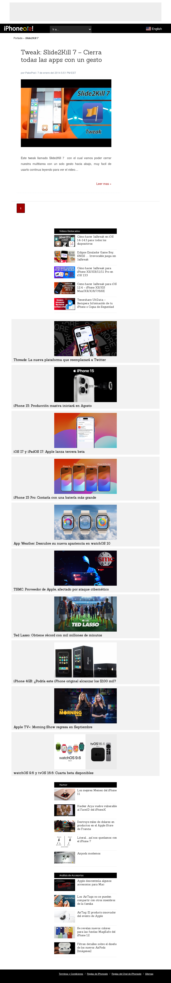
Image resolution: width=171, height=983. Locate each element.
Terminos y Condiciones (71, 973)
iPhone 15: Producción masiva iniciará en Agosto (53, 406)
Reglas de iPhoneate (97, 973)
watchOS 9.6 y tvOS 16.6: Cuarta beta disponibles (53, 773)
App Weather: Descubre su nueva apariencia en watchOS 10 (62, 543)
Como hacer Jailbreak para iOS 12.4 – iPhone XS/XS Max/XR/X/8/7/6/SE (97, 287)
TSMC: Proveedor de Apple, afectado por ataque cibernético (61, 589)
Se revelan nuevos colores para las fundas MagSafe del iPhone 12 (96, 932)
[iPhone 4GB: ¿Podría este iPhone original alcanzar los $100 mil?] (85, 676)
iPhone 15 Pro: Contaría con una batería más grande (55, 497)
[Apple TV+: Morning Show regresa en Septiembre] (85, 722)
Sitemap (149, 973)
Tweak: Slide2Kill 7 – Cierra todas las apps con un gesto (61, 56)
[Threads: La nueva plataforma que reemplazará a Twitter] (85, 355)
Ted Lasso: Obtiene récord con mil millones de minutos (58, 635)
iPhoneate (18, 28)
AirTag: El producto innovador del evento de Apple (96, 914)
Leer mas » (103, 184)
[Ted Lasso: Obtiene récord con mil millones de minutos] (85, 630)
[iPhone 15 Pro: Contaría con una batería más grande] (85, 493)
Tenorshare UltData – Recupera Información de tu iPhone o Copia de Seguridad (95, 303)
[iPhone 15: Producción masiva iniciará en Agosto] (85, 401)
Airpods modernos (89, 853)
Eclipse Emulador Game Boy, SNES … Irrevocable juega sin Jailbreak (96, 256)
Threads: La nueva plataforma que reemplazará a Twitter (60, 360)
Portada (18, 38)
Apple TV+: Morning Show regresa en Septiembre (53, 727)
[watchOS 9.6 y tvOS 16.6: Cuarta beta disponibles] (85, 768)
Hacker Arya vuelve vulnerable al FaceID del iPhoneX (97, 807)
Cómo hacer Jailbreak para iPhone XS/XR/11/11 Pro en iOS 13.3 (95, 271)
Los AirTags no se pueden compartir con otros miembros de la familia (96, 900)
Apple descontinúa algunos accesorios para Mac (94, 882)
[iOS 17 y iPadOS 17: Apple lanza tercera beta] (85, 447)
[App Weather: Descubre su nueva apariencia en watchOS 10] (85, 538)
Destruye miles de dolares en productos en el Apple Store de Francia (95, 825)
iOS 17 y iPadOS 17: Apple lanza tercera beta (49, 452)
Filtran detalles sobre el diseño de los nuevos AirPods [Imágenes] (97, 947)
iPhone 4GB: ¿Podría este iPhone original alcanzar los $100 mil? (65, 681)
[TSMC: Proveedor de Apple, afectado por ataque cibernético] (85, 584)
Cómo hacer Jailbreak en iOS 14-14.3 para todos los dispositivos (95, 240)
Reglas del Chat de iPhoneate (126, 973)
